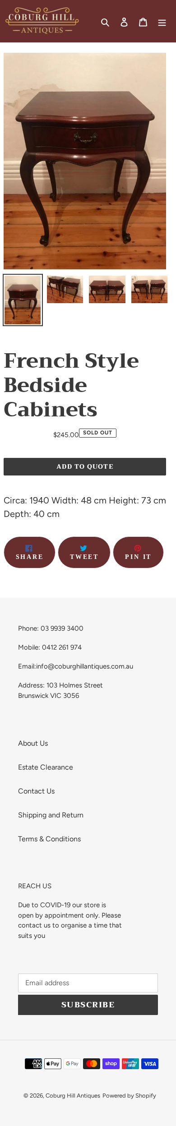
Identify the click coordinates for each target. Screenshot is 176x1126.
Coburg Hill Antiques (73, 1095)
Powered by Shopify (129, 1095)
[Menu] (162, 21)
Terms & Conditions (49, 839)
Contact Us (36, 791)
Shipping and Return (50, 815)
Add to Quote (84, 466)
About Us (33, 743)
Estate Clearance (45, 767)
